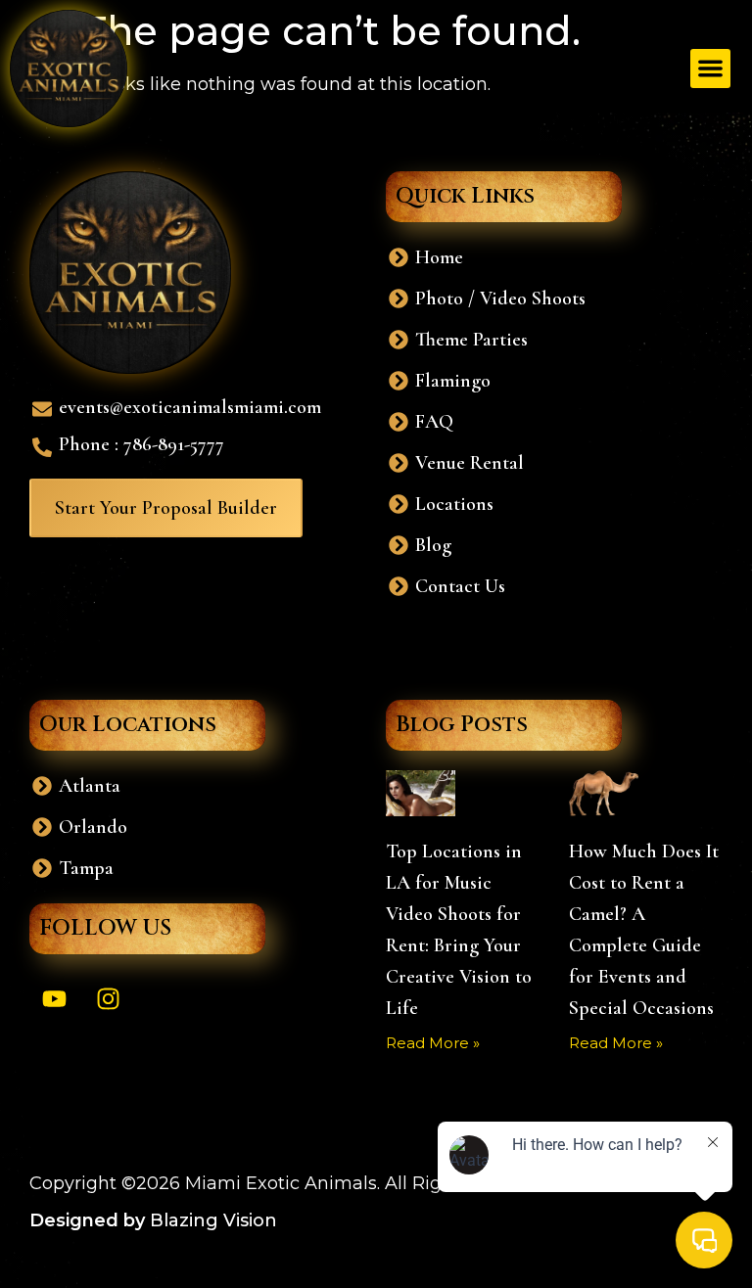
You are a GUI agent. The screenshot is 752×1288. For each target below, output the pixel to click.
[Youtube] (53, 998)
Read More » (433, 1043)
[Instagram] (107, 998)
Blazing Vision (213, 1220)
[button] (710, 69)
